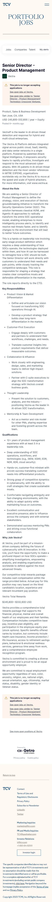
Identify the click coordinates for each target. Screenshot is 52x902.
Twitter (20, 814)
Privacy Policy (23, 801)
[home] (14, 4)
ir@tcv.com (22, 842)
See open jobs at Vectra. (21, 92)
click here (20, 883)
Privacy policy (19, 758)
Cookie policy (33, 758)
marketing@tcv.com (26, 826)
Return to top (9, 775)
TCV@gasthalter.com (26, 834)
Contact (20, 789)
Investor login (29, 852)
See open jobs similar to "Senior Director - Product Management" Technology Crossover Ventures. (25, 99)
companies (20, 49)
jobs (8, 49)
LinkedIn (21, 810)
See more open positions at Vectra (26, 731)
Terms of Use (42, 887)
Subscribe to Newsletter (28, 805)
